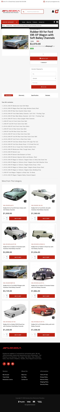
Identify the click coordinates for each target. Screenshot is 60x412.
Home (23, 22)
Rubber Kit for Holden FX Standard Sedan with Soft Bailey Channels (42, 286)
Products (35, 22)
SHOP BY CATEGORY (8, 22)
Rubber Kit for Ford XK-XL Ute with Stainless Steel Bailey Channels (41, 209)
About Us (29, 22)
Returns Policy (44, 379)
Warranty (21, 95)
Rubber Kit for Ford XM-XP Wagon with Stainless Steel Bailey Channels (14, 286)
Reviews (47, 95)
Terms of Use (44, 375)
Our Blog (23, 377)
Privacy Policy (44, 377)
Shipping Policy (44, 382)
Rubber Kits (9, 25)
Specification (34, 95)
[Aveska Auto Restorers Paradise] (11, 11)
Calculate (44, 87)
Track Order (6, 377)
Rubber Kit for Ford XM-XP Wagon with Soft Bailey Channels (27, 25)
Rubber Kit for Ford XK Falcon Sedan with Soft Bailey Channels (14, 209)
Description (8, 95)
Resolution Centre (8, 379)
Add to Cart (44, 58)
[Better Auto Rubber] (25, 201)
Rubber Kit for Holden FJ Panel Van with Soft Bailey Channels (42, 247)
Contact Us (41, 22)
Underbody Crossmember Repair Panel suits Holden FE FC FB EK (13, 405)
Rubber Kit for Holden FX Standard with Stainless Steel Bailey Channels (14, 247)
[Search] (23, 12)
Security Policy (44, 384)
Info (54, 46)
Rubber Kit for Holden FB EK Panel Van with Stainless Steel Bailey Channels (13, 325)
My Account (6, 375)
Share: (32, 41)
